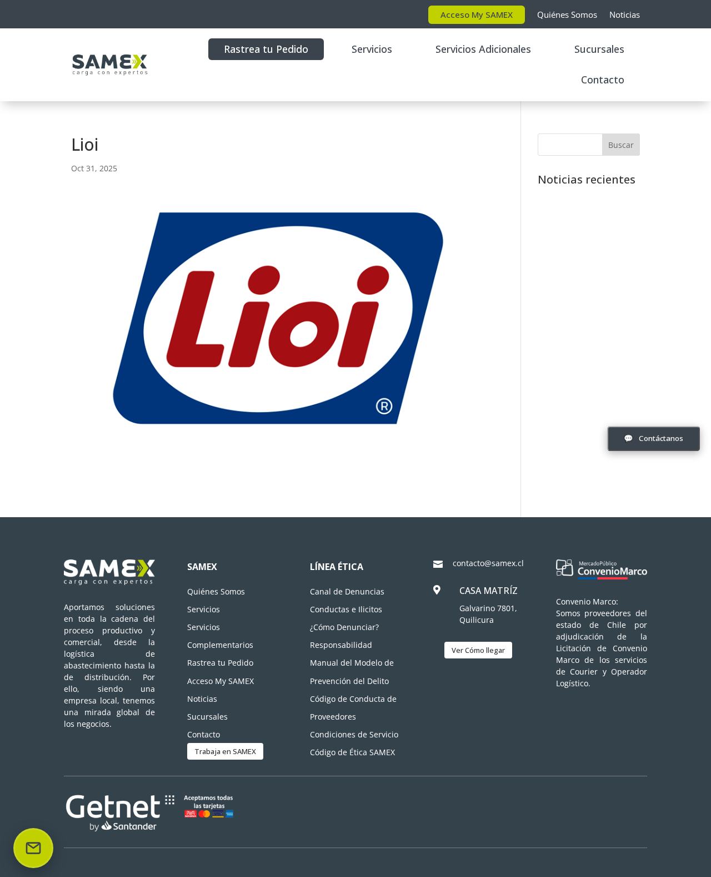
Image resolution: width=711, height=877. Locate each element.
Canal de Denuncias (347, 591)
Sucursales (599, 49)
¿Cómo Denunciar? (344, 627)
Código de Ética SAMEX (352, 752)
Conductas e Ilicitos (346, 609)
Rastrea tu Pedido (266, 49)
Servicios (372, 49)
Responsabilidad (341, 645)
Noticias (624, 14)
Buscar (621, 145)
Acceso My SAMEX (476, 14)
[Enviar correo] (33, 848)
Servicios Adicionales (483, 49)
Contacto (602, 79)
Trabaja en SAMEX (225, 751)
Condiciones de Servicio (354, 734)
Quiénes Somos (567, 14)
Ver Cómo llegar (478, 650)
